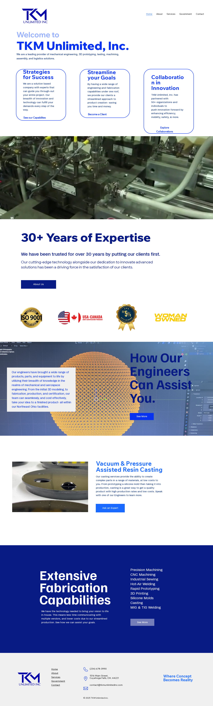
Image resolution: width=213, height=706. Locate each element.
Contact (55, 684)
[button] (208, 216)
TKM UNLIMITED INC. (13, 5)
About (54, 673)
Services (55, 677)
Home (54, 669)
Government (58, 681)
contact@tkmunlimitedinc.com (106, 684)
